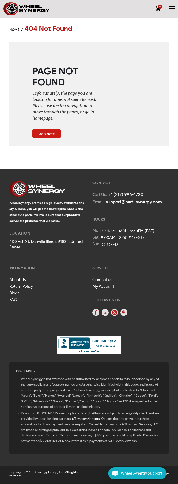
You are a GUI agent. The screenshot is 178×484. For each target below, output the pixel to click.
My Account (103, 286)
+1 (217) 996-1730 (125, 194)
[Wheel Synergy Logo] (37, 190)
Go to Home (47, 133)
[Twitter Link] (105, 312)
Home (14, 30)
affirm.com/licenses (58, 435)
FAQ (13, 299)
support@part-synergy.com (134, 202)
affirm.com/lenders (86, 419)
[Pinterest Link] (123, 312)
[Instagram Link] (114, 312)
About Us (17, 279)
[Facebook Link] (95, 312)
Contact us (102, 279)
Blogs (14, 293)
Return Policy (21, 286)
